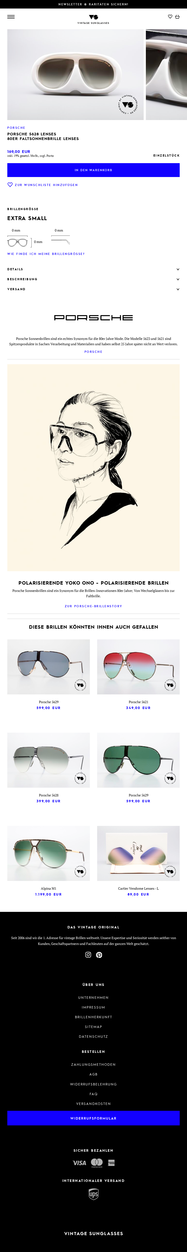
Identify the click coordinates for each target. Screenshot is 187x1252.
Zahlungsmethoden (93, 1064)
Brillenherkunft (93, 1017)
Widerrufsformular (93, 1118)
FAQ (94, 1094)
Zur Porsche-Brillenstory (93, 606)
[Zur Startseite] (93, 16)
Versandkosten (93, 1103)
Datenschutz (93, 1036)
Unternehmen (93, 997)
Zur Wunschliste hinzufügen (46, 185)
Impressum (93, 1007)
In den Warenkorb (93, 170)
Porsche (93, 352)
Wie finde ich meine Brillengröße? (46, 254)
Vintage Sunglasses (93, 23)
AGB (93, 1074)
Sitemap (93, 1026)
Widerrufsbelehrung (93, 1084)
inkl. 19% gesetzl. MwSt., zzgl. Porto (30, 156)
